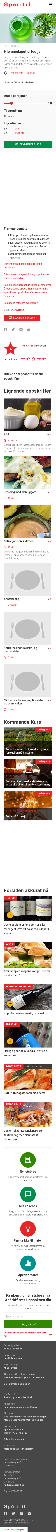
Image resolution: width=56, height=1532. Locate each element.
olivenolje (19, 132)
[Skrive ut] (28, 329)
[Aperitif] (17, 4)
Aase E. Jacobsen (13, 1348)
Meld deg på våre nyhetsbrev (18, 1449)
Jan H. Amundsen (13, 1358)
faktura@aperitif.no (14, 1485)
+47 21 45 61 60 (19, 1433)
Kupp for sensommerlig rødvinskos (26, 1013)
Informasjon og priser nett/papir (20, 1407)
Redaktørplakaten (34, 1377)
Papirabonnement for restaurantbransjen (25, 1416)
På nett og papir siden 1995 (18, 1397)
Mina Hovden (10, 1368)
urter (17, 128)
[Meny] (50, 4)
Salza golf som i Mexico (19, 541)
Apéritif (20, 310)
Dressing (30, 72)
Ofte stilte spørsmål (14, 1439)
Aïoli (6, 434)
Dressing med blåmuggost (20, 492)
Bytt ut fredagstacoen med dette (24, 1093)
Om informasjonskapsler (17, 1384)
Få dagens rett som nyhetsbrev (21, 302)
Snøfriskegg (11, 598)
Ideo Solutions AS (21, 1523)
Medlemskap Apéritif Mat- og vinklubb (23, 1420)
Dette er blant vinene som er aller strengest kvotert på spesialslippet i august (26, 929)
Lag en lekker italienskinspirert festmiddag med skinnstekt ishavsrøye (23, 1135)
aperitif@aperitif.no (14, 1429)
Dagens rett (16, 72)
